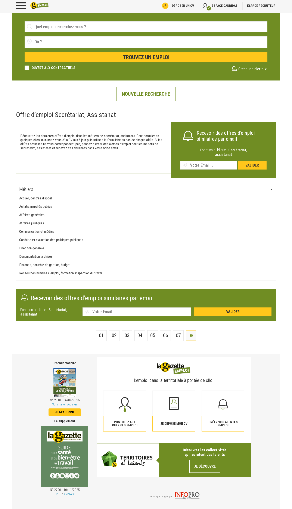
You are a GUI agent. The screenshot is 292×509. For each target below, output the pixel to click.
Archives (72, 404)
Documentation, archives (36, 256)
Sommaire (58, 404)
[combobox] (146, 42)
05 (152, 335)
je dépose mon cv (173, 424)
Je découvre (205, 466)
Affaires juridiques (31, 223)
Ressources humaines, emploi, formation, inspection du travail (60, 273)
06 (165, 335)
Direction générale (31, 248)
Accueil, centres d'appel (35, 198)
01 (101, 335)
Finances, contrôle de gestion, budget (45, 265)
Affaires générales (31, 215)
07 (178, 335)
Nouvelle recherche (146, 94)
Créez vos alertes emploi (223, 423)
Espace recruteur (261, 6)
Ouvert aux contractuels (53, 68)
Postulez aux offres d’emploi (124, 423)
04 (139, 335)
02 (114, 335)
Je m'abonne (65, 412)
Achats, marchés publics (35, 207)
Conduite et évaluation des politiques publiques (51, 240)
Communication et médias (36, 232)
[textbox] (58, 41)
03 (127, 335)
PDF (58, 494)
